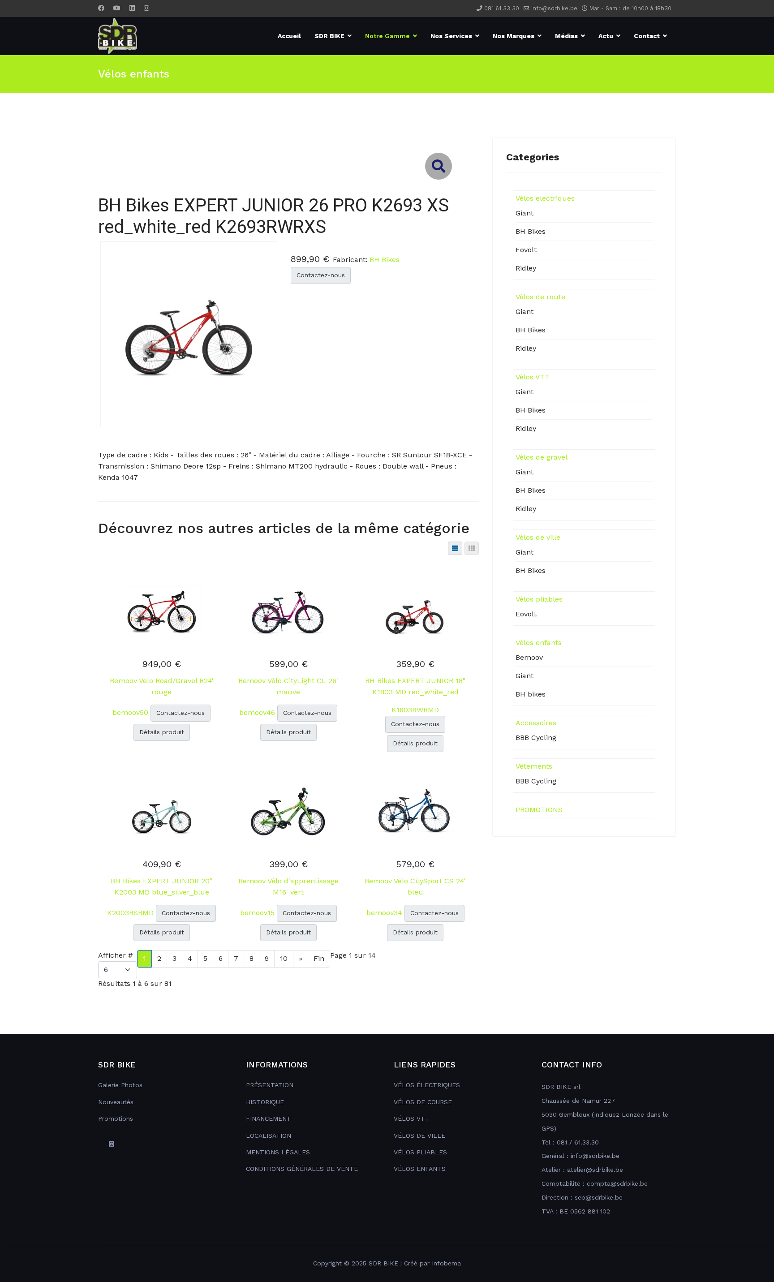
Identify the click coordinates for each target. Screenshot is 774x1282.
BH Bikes (385, 259)
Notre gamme (387, 35)
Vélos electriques (545, 198)
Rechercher (125, 85)
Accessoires (536, 722)
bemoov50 (131, 712)
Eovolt (526, 249)
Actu (605, 35)
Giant (524, 213)
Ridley (526, 268)
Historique (265, 1102)
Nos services (451, 35)
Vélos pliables (539, 599)
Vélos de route (540, 297)
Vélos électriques (427, 1084)
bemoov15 (258, 912)
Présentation (269, 1084)
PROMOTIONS (539, 809)
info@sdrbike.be (554, 8)
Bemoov (529, 657)
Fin (319, 958)
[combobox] (288, 120)
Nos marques (513, 35)
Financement (268, 1118)
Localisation (268, 1135)
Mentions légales (278, 1152)
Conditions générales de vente (302, 1168)
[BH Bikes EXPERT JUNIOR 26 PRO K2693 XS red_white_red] (189, 333)
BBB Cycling (536, 737)
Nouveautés (115, 1102)
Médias (566, 35)
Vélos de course (423, 1102)
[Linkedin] (132, 8)
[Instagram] (146, 8)
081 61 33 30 (501, 8)
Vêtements (534, 766)
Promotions (115, 1118)
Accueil (289, 35)
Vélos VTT (533, 377)
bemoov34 (385, 912)
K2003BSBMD (131, 912)
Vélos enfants (539, 642)
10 (284, 958)
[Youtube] (116, 8)
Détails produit (161, 732)
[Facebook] (101, 8)
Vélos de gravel (542, 457)
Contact (647, 35)
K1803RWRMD (415, 710)
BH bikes (531, 694)
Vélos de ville (538, 537)
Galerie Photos (120, 1084)
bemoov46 (258, 712)
